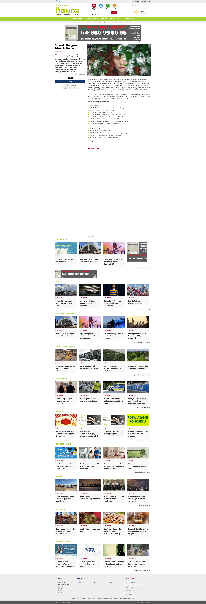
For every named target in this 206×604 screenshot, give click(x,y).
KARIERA (120, 19)
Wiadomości (77, 19)
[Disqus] (119, 172)
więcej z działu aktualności (143, 268)
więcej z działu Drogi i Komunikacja (141, 375)
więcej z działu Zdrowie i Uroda (142, 570)
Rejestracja (147, 1)
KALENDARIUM (100, 8)
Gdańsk (99, 22)
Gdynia (103, 22)
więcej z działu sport (145, 309)
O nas (112, 19)
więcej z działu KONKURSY (143, 440)
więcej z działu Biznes (144, 505)
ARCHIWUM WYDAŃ (94, 9)
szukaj (114, 12)
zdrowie (66, 85)
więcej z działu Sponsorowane (142, 472)
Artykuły (92, 14)
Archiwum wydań (91, 19)
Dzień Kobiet (73, 85)
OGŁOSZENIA (107, 8)
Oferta (104, 19)
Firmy (96, 14)
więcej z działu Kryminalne (143, 407)
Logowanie (136, 1)
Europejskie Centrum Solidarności (70, 88)
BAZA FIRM (114, 8)
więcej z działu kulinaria (144, 537)
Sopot (107, 22)
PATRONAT (130, 19)
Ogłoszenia (100, 14)
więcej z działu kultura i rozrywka (142, 342)
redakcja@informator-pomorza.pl (137, 584)
